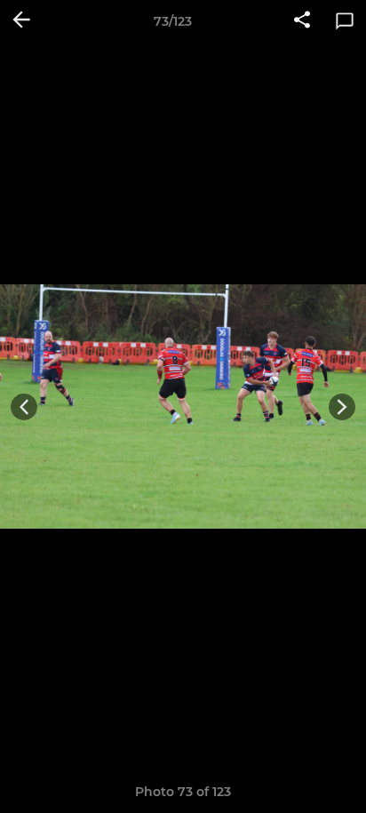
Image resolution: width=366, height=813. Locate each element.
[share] (302, 21)
